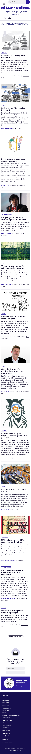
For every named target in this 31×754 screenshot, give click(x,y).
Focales (4, 712)
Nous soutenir (6, 730)
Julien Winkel (5, 625)
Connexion (5, 739)
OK (28, 2)
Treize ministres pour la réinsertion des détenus (12, 267)
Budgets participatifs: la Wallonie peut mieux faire (13, 219)
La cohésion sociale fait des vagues (13, 490)
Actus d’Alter (5, 705)
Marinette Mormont (8, 337)
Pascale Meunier (6, 76)
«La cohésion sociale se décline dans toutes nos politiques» (12, 371)
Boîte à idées (5, 702)
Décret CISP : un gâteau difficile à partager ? (12, 612)
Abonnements (6, 723)
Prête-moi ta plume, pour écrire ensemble (13, 160)
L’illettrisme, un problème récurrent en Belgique (13, 541)
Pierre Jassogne (6, 234)
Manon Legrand (6, 458)
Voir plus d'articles (15, 636)
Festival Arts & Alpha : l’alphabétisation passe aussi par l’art (14, 436)
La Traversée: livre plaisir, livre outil (13, 57)
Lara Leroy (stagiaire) (8, 560)
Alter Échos (5, 710)
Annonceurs (5, 727)
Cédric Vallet (5, 391)
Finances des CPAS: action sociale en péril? (13, 318)
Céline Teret (5, 185)
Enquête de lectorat (7, 742)
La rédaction (5, 700)
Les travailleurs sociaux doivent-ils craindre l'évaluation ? (12, 572)
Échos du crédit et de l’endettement (11, 715)
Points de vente (6, 725)
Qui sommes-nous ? (7, 697)
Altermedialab (6, 717)
